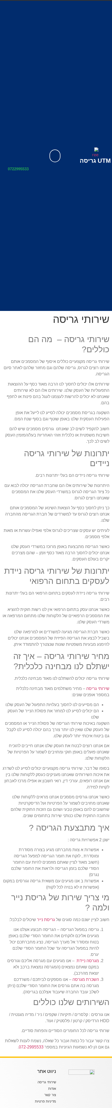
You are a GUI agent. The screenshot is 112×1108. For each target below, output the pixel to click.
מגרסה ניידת (88, 961)
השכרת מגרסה (85, 979)
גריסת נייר (46, 919)
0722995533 (18, 169)
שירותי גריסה (97, 688)
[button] (54, 155)
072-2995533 (31, 1047)
